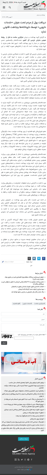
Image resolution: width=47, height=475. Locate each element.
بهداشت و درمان (41, 15)
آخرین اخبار (39, 378)
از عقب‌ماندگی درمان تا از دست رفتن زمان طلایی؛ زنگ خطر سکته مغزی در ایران (22, 429)
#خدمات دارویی (27, 303)
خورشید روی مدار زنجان (37, 419)
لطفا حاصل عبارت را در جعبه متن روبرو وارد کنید (32, 335)
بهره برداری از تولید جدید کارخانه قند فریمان (31, 289)
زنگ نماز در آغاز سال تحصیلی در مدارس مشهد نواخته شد (27, 292)
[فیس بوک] (31, 459)
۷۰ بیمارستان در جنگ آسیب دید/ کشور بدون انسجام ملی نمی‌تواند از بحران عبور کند (24, 400)
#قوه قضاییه (16, 303)
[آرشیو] (15, 459)
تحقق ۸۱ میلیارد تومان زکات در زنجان (33, 413)
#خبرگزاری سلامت (39, 303)
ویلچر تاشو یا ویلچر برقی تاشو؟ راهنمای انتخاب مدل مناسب (26, 382)
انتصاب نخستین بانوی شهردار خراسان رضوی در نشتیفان (27, 286)
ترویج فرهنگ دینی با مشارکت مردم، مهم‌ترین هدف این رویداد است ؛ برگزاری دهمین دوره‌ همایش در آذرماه (24, 405)
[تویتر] (22, 459)
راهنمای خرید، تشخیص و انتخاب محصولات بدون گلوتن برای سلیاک (24, 391)
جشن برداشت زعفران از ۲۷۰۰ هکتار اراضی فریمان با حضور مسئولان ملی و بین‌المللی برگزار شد (23, 283)
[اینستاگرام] (25, 459)
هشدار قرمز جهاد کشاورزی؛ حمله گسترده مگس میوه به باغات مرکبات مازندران (24, 387)
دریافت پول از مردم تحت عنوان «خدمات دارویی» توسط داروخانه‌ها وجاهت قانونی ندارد (24, 27)
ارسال (4, 343)
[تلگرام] (28, 459)
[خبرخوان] (18, 459)
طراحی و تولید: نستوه (22, 470)
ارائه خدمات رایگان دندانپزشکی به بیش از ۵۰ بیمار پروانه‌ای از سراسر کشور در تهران (23, 395)
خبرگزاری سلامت (23, 5)
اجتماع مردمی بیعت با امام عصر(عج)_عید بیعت (30, 416)
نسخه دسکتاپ (23, 439)
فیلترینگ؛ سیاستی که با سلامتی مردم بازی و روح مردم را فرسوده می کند (23, 422)
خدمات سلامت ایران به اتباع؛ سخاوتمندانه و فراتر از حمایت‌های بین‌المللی (22, 425)
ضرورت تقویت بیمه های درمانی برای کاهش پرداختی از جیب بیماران (24, 410)
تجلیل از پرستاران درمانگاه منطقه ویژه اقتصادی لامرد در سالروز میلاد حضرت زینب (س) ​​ (24, 278)
